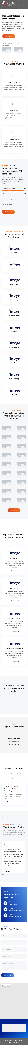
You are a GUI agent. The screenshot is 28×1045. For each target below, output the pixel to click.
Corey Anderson (14, 738)
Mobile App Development (14, 648)
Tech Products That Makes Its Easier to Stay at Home (12, 790)
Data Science (14, 588)
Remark (17, 1042)
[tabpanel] (14, 741)
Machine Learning (14, 618)
